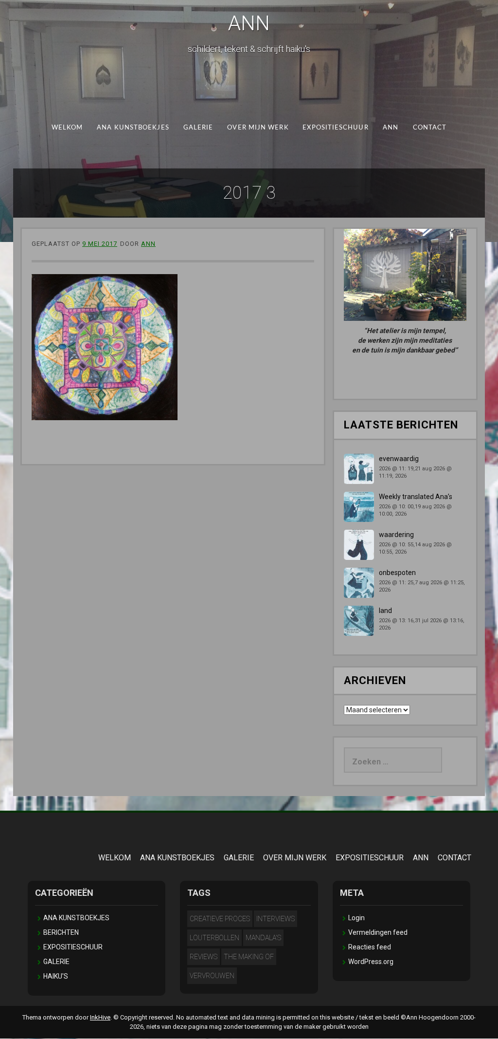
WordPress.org (370, 961)
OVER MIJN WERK (257, 128)
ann (148, 243)
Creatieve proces (220, 919)
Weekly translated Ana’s (415, 497)
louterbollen (214, 938)
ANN (249, 23)
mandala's (263, 938)
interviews (275, 919)
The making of (249, 957)
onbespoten (397, 572)
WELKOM (67, 128)
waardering (396, 534)
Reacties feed (369, 947)
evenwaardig (399, 459)
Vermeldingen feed (378, 932)
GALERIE (198, 128)
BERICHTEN (61, 932)
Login (356, 918)
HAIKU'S (55, 976)
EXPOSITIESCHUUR (335, 128)
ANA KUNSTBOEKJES (133, 128)
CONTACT (430, 128)
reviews (203, 957)
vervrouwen (212, 976)
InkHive (100, 1017)
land (385, 610)
